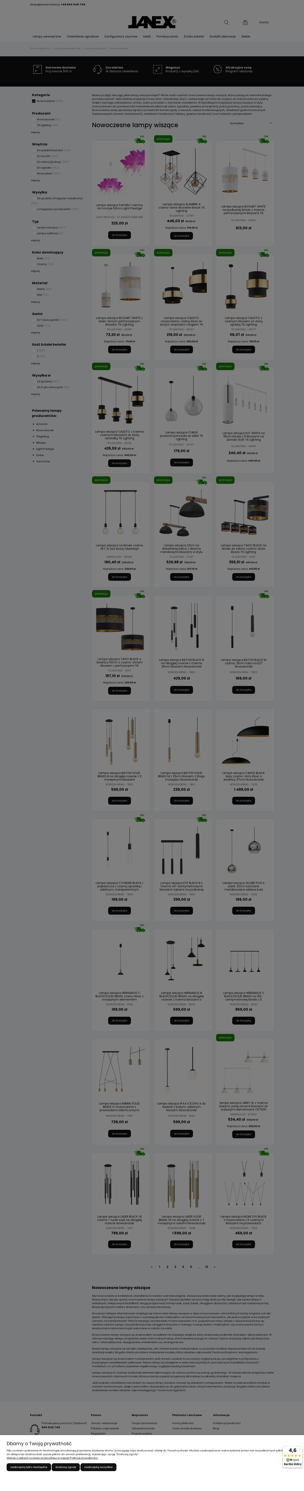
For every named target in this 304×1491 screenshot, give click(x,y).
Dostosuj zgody (65, 1467)
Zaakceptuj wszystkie (98, 1467)
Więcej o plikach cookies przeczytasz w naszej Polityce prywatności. (52, 1458)
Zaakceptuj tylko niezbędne (28, 1467)
